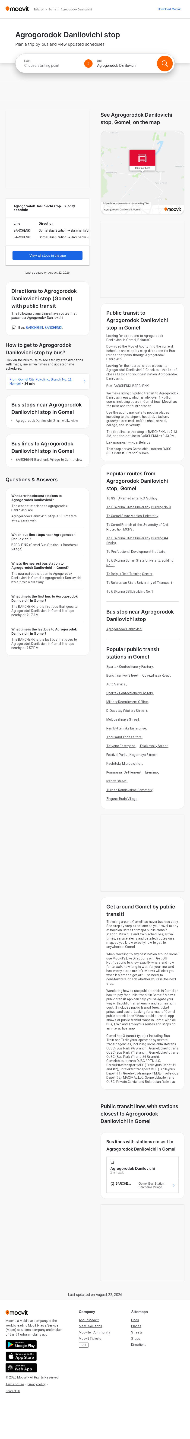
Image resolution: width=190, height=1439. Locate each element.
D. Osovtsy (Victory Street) (126, 711)
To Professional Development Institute (135, 551)
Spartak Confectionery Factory (129, 666)
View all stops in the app (47, 255)
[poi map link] (142, 173)
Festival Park (116, 755)
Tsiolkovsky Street (153, 746)
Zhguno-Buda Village (121, 799)
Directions (138, 1344)
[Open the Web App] (21, 1367)
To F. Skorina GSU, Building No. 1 (129, 591)
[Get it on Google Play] (21, 1344)
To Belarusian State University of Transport (139, 583)
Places (136, 1326)
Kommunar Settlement (123, 772)
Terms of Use (15, 1384)
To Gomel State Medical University (132, 516)
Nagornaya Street (143, 755)
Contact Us (13, 1391)
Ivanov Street (116, 781)
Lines (135, 1320)
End (99, 60)
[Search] (165, 63)
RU (84, 1345)
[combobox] (52, 65)
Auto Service (116, 684)
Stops (135, 1338)
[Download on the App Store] (21, 1356)
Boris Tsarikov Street (122, 675)
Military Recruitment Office (127, 702)
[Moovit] (17, 9)
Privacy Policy (36, 1384)
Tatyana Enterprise (121, 746)
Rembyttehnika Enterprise (126, 728)
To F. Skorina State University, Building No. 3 (138, 507)
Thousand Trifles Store (124, 737)
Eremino (151, 772)
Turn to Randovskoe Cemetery (129, 790)
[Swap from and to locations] (88, 63)
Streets (137, 1332)
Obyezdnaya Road (156, 675)
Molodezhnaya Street (122, 719)
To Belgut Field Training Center (129, 574)
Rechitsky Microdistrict (124, 763)
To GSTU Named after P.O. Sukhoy (131, 498)
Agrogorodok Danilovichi (124, 629)
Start (27, 60)
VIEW (74, 420)
